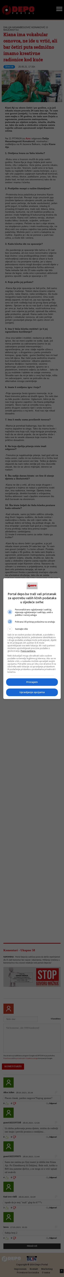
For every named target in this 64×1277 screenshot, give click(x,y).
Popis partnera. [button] (28, 651)
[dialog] (32, 638)
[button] (32, 629)
